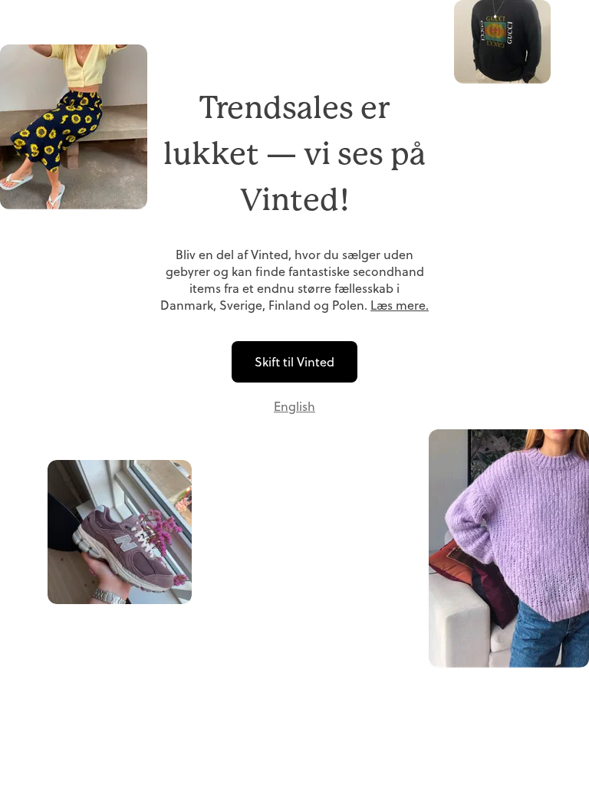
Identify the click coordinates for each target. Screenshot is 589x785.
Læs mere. (399, 305)
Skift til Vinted (294, 361)
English (294, 406)
